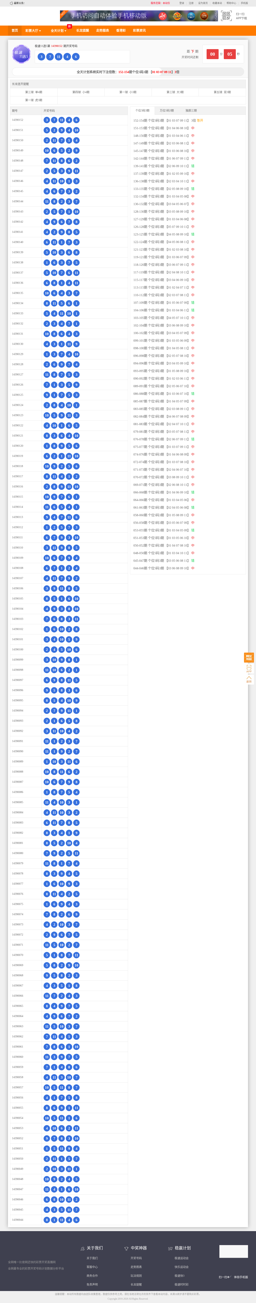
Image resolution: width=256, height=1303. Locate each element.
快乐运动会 (182, 1266)
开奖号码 (136, 1258)
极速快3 (179, 1275)
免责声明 (92, 1284)
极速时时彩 (182, 1284)
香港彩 (121, 30)
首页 (15, 30)
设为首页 (203, 3)
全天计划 (57, 30)
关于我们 (92, 1258)
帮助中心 (231, 3)
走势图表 (102, 30)
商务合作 (92, 1275)
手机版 (244, 3)
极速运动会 (182, 1258)
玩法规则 (136, 1275)
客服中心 (92, 1266)
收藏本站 (217, 3)
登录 (181, 3)
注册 (191, 3)
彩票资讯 (139, 30)
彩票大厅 (32, 30)
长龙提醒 (82, 30)
